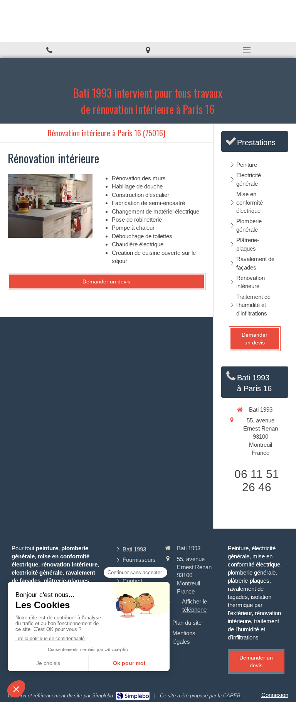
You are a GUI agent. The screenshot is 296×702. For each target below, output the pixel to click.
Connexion (274, 695)
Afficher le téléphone (194, 605)
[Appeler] (49, 50)
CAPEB (231, 696)
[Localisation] (148, 50)
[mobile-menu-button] (246, 50)
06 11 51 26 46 (256, 480)
